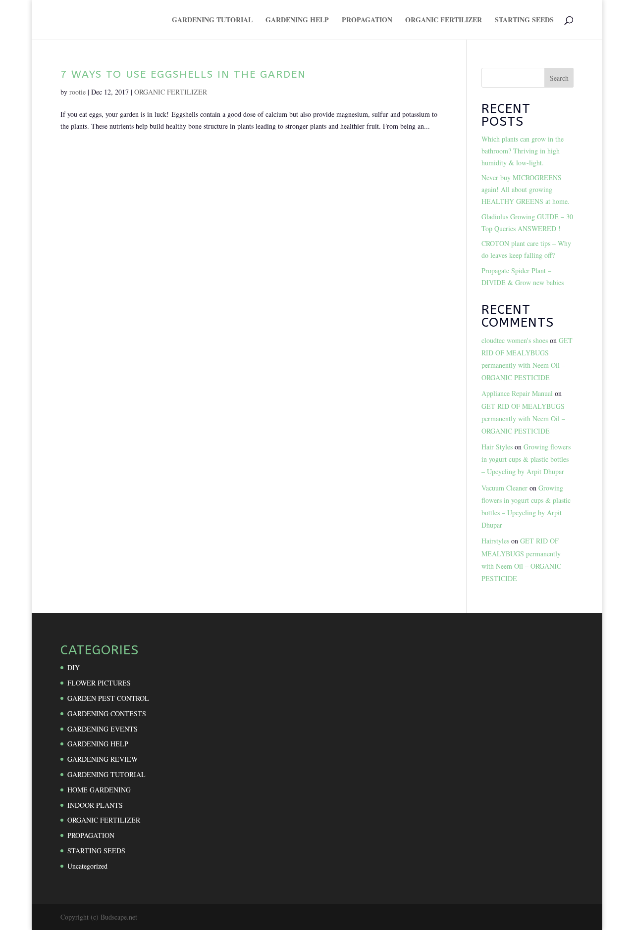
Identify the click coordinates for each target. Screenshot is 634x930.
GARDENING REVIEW (102, 759)
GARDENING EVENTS (102, 729)
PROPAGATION (367, 20)
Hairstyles (495, 540)
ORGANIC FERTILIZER (443, 20)
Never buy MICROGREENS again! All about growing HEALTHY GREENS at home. (525, 189)
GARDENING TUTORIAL (212, 20)
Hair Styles (497, 446)
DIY (73, 667)
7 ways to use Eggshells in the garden (183, 74)
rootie (77, 92)
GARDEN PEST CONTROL (108, 698)
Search (559, 78)
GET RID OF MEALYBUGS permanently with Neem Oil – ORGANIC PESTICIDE (523, 418)
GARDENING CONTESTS (106, 713)
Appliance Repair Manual (517, 393)
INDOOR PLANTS (95, 805)
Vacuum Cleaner (504, 487)
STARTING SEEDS (524, 20)
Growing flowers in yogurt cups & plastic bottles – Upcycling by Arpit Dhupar (526, 459)
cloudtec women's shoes (514, 340)
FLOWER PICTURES (99, 682)
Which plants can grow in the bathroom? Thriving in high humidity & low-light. (522, 150)
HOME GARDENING (99, 789)
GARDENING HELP (297, 20)
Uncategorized (87, 866)
